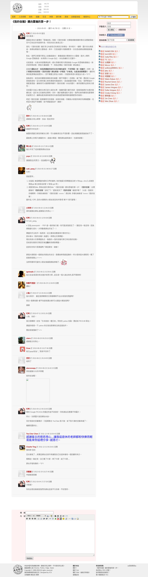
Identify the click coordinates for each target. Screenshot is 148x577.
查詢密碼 (131, 40)
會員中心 (86, 17)
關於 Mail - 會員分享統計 (81, 572)
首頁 (13, 17)
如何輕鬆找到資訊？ (102, 572)
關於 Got (76, 570)
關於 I (75, 568)
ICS (50, 572)
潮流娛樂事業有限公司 (31, 572)
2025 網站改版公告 (108, 47)
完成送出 (29, 558)
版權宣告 (76, 575)
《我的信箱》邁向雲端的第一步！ (107, 568)
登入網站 (111, 30)
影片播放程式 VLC (102, 575)
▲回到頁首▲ (131, 566)
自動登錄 (122, 30)
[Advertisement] (93, 7)
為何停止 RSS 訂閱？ (103, 570)
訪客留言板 (75, 17)
